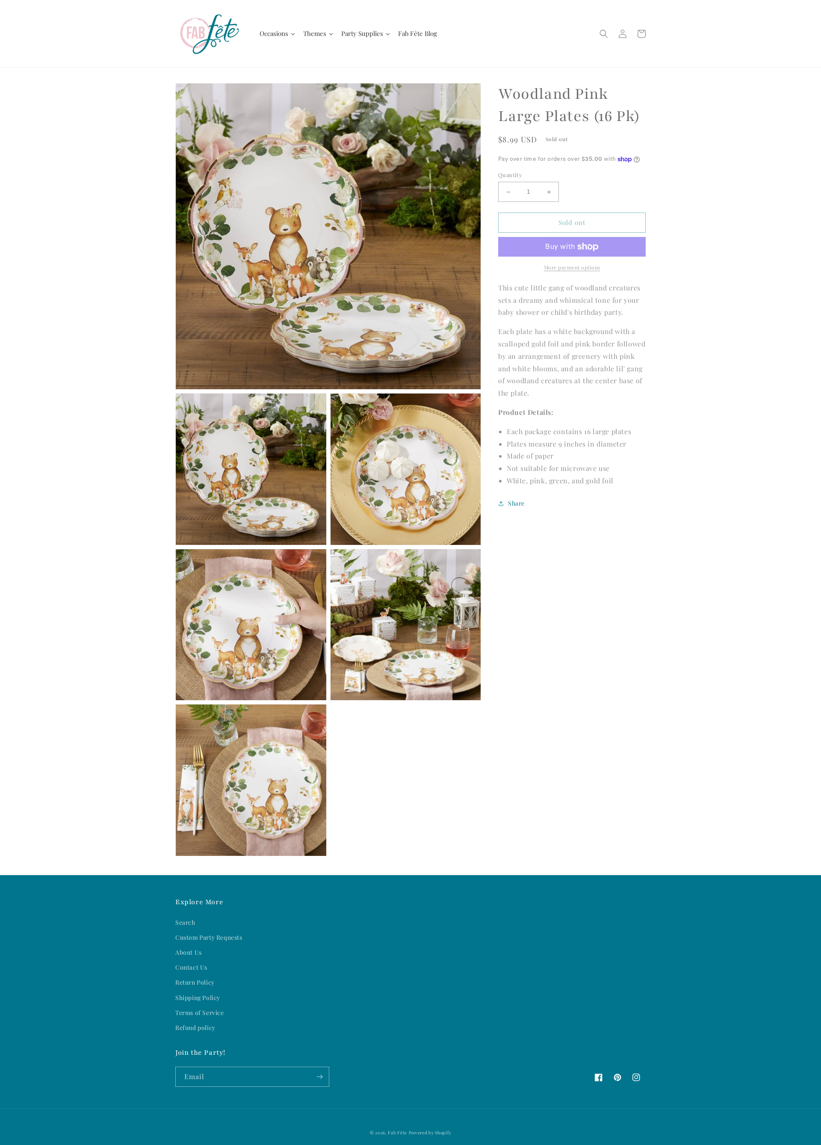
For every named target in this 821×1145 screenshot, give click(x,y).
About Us (188, 952)
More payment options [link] (572, 267)
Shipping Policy (197, 998)
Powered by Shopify (430, 1133)
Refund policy (195, 1028)
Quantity (510, 175)
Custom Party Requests (208, 937)
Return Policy (195, 982)
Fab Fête (397, 1133)
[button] (603, 33)
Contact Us (191, 967)
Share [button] (516, 503)
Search (185, 922)
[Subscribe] (319, 1077)
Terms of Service (199, 1013)
